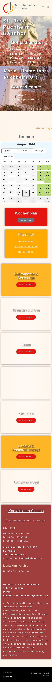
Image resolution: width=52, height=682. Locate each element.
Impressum (7, 672)
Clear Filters (8, 156)
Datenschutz (8, 677)
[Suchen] (48, 7)
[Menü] (43, 7)
